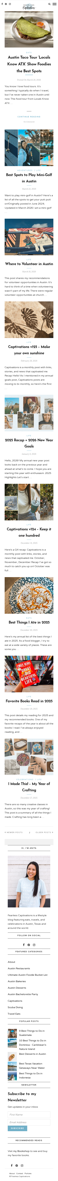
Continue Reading (29, 117)
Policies (28, 1174)
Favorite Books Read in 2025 (29, 701)
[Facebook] (23, 945)
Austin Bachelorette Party (23, 994)
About (11, 962)
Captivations (15, 1000)
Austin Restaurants (19, 968)
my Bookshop (21, 1151)
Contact (19, 1174)
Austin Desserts (17, 987)
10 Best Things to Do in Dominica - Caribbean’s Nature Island (32, 1044)
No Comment (29, 122)
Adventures (25, 170)
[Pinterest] (6, 4)
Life (38, 170)
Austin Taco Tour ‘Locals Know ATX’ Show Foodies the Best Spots (29, 64)
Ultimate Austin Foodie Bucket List (27, 974)
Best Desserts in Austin (32, 1054)
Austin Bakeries (17, 981)
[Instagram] (10, 4)
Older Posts (43, 832)
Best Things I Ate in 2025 (29, 622)
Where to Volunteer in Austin (29, 264)
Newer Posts (15, 832)
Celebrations (25, 780)
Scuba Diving (15, 1007)
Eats (29, 53)
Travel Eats (14, 1013)
